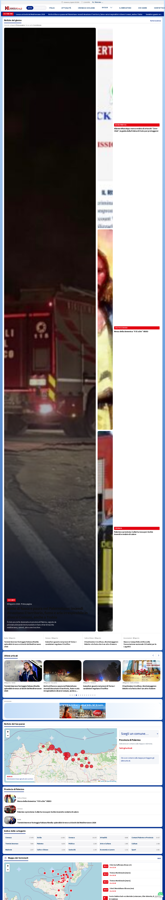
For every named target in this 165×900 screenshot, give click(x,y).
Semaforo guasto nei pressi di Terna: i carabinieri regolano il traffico (116, 14)
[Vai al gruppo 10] (88, 695)
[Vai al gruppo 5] (78, 695)
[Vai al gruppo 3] (74, 695)
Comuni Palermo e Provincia (146, 837)
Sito (30, 8)
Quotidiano (40, 8)
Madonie (19, 850)
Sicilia (105, 7)
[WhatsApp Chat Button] (160, 894)
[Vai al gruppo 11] (90, 695)
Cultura (146, 844)
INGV (159, 858)
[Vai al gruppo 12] (92, 695)
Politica (83, 844)
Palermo (51, 844)
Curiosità (83, 850)
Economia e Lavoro (114, 850)
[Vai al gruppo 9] (86, 695)
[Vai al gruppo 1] (70, 695)
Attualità (66, 8)
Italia (52, 8)
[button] (8, 732)
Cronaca (19, 837)
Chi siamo (142, 8)
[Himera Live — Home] (13, 8)
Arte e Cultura (114, 844)
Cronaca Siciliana (86, 8)
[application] (60, 755)
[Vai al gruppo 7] (82, 695)
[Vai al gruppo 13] (94, 695)
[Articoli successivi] (158, 655)
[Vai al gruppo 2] (72, 695)
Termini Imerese (19, 844)
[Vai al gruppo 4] (76, 695)
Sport (146, 850)
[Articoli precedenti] (153, 655)
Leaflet (102, 781)
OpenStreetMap (111, 781)
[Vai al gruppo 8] (84, 695)
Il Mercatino (125, 8)
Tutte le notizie (155, 21)
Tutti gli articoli (125, 748)
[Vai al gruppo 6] (80, 695)
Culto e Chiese (51, 850)
